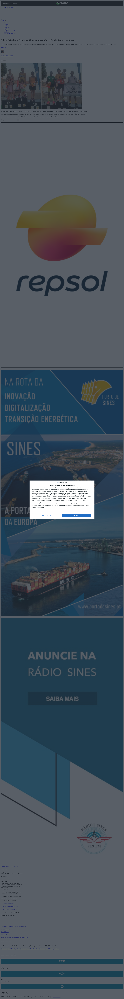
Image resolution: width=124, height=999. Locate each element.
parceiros (43, 487)
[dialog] (62, 500)
